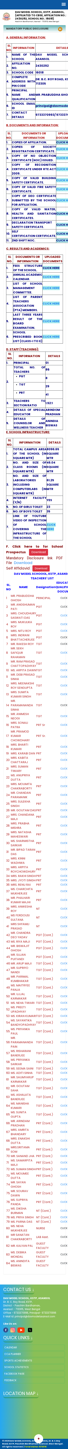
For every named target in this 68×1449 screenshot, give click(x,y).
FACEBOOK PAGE (14, 1374)
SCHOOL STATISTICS (16, 1367)
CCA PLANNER (12, 1354)
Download (23, 562)
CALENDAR (10, 1347)
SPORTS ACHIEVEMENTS (18, 1360)
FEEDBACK (10, 1380)
